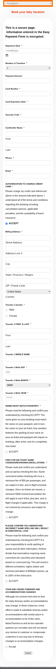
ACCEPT (14, 223)
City (8, 264)
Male (11, 309)
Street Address (14, 242)
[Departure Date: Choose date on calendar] (6, 55)
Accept (12, 646)
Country (10, 297)
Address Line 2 (14, 253)
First (8, 139)
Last (8, 150)
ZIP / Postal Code (15, 285)
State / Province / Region (19, 275)
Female (13, 316)
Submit (28, 653)
